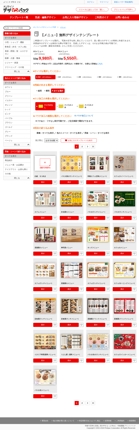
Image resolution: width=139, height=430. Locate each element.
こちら (100, 64)
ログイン (90, 2)
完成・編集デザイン (45, 17)
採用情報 (108, 421)
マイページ (104, 2)
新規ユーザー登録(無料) (123, 2)
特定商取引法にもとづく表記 (89, 421)
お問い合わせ (122, 17)
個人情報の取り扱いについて (63, 421)
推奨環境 (132, 421)
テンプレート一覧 (19, 17)
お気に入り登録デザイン (75, 17)
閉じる (17, 71)
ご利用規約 (120, 421)
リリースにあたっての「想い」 (92, 9)
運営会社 (45, 421)
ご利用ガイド (102, 17)
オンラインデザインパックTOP (44, 27)
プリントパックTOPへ (123, 9)
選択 (43, 182)
